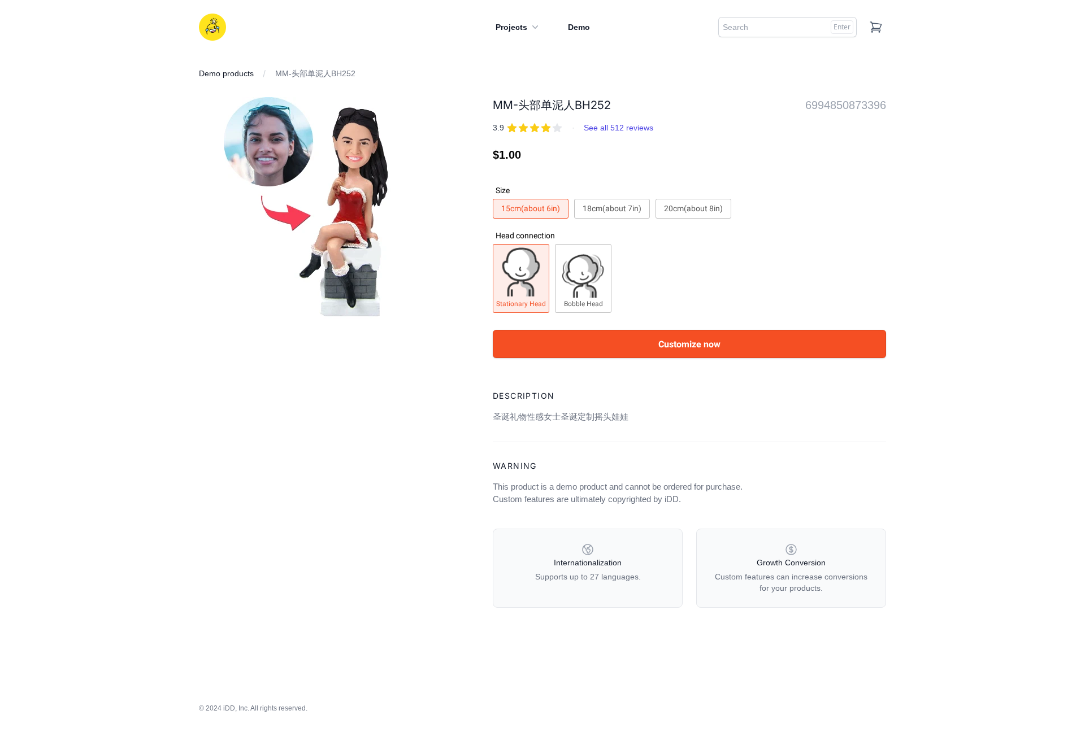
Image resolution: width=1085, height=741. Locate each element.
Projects (511, 27)
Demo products (226, 73)
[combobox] (787, 27)
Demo (579, 27)
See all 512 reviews (618, 127)
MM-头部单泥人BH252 (315, 73)
